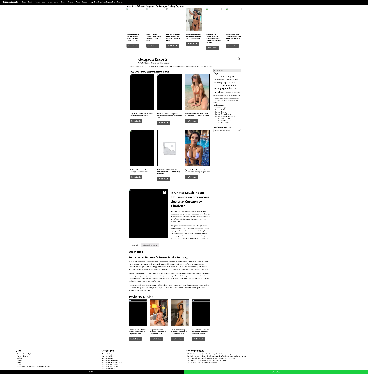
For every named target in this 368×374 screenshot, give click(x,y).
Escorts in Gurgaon (221, 108)
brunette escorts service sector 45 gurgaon (189, 233)
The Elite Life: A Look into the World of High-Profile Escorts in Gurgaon (210, 354)
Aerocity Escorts (53, 2)
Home (132, 66)
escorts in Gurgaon (226, 76)
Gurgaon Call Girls (221, 110)
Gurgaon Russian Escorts (223, 120)
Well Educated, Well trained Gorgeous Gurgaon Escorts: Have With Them (211, 358)
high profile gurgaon (233, 95)
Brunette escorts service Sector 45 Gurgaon (193, 226)
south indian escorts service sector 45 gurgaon (193, 238)
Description (135, 245)
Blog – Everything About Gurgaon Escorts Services (106, 2)
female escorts (223, 79)
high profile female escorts (222, 95)
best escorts (216, 76)
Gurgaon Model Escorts (222, 118)
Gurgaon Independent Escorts (225, 116)
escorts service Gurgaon (179, 228)
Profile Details (133, 46)
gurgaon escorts (229, 82)
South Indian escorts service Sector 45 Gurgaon (194, 231)
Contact (84, 2)
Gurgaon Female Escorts (223, 114)
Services (71, 2)
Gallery (63, 2)
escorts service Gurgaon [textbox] (226, 131)
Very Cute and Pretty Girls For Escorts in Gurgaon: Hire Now (206, 360)
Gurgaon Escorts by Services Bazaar (33, 2)
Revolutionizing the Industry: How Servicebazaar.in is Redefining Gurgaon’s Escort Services (216, 356)
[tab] (135, 245)
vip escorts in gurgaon (228, 100)
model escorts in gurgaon (230, 98)
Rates (78, 2)
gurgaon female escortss (226, 92)
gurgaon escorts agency (218, 85)
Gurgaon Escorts (153, 59)
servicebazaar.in (220, 100)
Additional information (149, 245)
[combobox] (227, 130)
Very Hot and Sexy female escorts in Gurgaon (202, 362)
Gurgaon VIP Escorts (222, 122)
